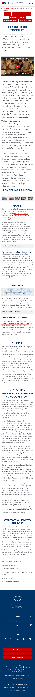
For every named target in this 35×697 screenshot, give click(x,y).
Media (8, 14)
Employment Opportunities (24, 685)
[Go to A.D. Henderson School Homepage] (3, 3)
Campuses (17, 616)
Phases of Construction (21, 14)
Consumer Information (9, 685)
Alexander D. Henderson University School (14, 8)
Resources (17, 621)
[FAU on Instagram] (24, 639)
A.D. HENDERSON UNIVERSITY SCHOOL (16, 3)
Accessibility (19, 687)
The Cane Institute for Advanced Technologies (14, 214)
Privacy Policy (11, 684)
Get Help (6, 687)
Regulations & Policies (21, 684)
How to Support (25, 20)
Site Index (12, 687)
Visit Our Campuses (17, 657)
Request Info (17, 654)
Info (17, 625)
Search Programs (17, 650)
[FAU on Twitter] (11, 639)
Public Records (27, 687)
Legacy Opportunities (17, 17)
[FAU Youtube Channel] (18, 639)
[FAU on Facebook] (5, 639)
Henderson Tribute (10, 20)
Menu (30, 3)
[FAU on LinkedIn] (30, 639)
